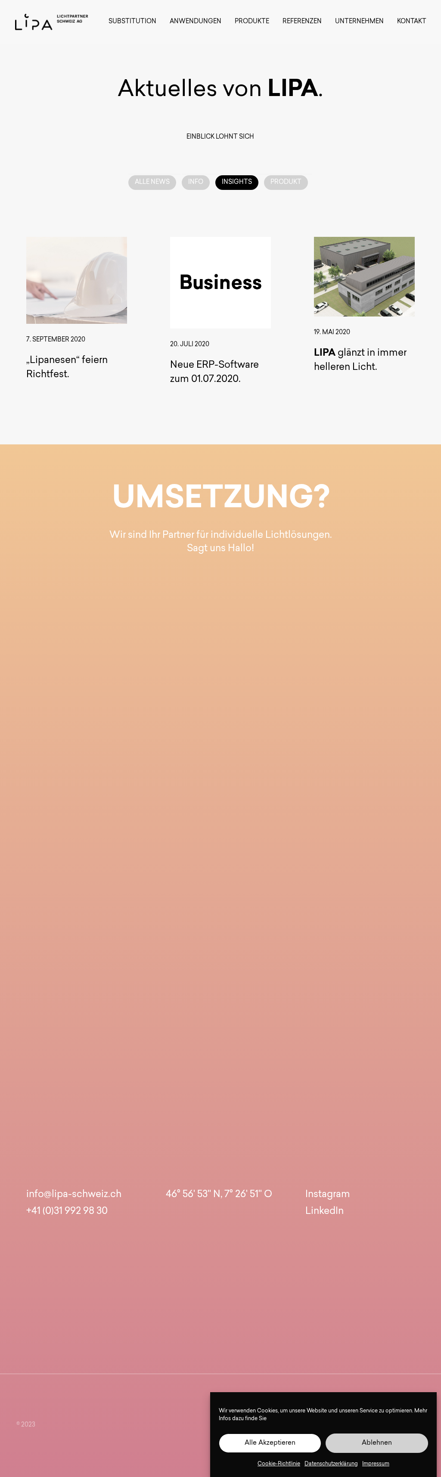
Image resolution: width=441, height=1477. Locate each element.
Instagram (327, 1195)
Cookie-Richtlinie (279, 1464)
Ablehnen (377, 1443)
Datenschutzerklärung (331, 1464)
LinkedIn (324, 1211)
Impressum (375, 1464)
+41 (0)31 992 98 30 (67, 1211)
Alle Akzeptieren (270, 1443)
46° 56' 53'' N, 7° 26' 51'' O (219, 1195)
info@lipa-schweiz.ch (73, 1195)
